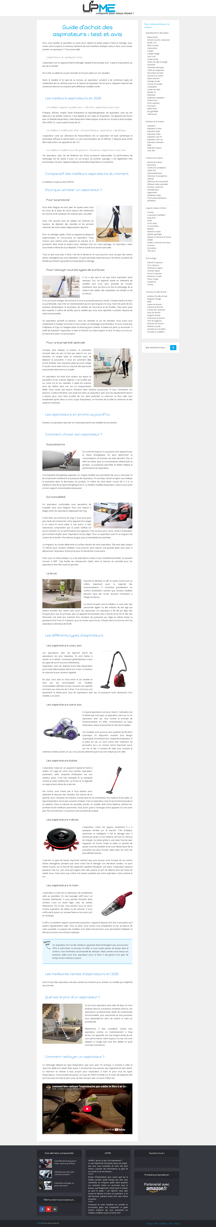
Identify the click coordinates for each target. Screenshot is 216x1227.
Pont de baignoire (154, 321)
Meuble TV (151, 92)
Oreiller (150, 240)
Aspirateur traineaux (155, 142)
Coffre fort (151, 170)
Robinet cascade (154, 326)
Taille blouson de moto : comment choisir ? (64, 1173)
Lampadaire (152, 86)
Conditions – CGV (165, 1223)
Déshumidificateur (154, 173)
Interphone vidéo (154, 195)
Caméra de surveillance (156, 167)
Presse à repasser (154, 273)
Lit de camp (152, 223)
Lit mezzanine (152, 226)
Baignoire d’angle (154, 299)
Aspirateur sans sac (155, 139)
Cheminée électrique (155, 67)
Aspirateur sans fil (154, 137)
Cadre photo (152, 48)
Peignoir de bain (153, 315)
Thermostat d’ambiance (156, 198)
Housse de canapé (154, 84)
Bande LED (151, 42)
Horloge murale (153, 81)
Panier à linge (152, 279)
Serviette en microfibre (156, 329)
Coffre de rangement (155, 70)
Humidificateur (153, 190)
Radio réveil (152, 108)
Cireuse (150, 284)
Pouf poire (151, 106)
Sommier (151, 245)
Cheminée (151, 64)
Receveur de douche (155, 323)
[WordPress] (55, 1209)
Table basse (152, 114)
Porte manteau (153, 103)
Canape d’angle (153, 53)
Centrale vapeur (153, 271)
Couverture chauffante (156, 215)
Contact (176, 1223)
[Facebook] (42, 1209)
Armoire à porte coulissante (158, 40)
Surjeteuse (151, 282)
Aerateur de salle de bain (157, 296)
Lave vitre (151, 150)
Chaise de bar (152, 59)
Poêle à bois (152, 100)
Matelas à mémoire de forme (159, 237)
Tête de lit (151, 251)
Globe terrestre (153, 78)
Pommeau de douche (156, 318)
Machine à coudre (154, 276)
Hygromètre (152, 192)
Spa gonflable (152, 111)
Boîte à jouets (153, 45)
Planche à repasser (155, 262)
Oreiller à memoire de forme (158, 242)
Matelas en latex (154, 231)
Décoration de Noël (155, 73)
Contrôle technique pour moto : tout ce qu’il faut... (65, 1162)
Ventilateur (151, 200)
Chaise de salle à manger (157, 62)
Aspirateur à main (154, 128)
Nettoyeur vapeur (154, 148)
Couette (150, 212)
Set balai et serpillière (155, 332)
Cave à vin (151, 56)
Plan (156, 1223)
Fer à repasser (153, 265)
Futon (149, 220)
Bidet (149, 301)
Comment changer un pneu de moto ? (64, 1184)
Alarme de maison (154, 162)
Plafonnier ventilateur (155, 98)
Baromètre (151, 165)
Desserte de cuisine (155, 75)
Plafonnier (151, 95)
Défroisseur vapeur (155, 268)
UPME (39, 1223)
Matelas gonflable (154, 234)
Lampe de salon (153, 89)
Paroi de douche (153, 312)
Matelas (150, 229)
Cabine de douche (154, 304)
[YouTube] (48, 1209)
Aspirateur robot (153, 134)
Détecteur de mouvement (157, 181)
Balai (149, 145)
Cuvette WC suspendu (156, 310)
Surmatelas (151, 248)
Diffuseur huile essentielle (157, 184)
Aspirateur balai (153, 131)
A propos (149, 1223)
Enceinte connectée (155, 187)
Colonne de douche (155, 307)
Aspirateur (151, 126)
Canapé (150, 51)
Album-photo (152, 37)
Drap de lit (151, 218)
